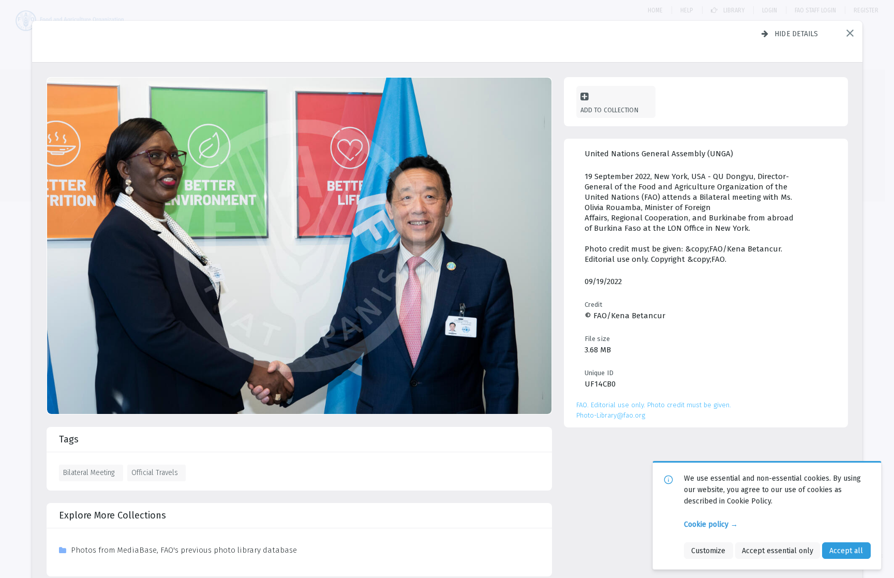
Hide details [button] (796, 33)
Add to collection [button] (609, 110)
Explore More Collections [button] (112, 515)
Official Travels (154, 472)
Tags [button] (69, 439)
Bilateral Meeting (88, 472)
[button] (850, 33)
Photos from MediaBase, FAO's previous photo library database (184, 550)
